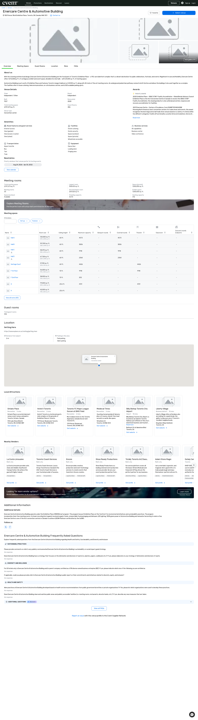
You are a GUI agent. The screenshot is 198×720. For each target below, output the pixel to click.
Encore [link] (69, 459)
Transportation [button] (11, 475)
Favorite (155, 13)
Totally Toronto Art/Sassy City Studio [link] (137, 459)
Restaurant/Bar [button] (189, 478)
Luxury (67, 3)
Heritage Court (16, 264)
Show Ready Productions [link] (106, 459)
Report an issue (78, 616)
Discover (59, 3)
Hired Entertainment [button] (167, 475)
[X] (5, 527)
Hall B (12, 244)
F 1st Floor (14, 271)
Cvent (3, 7)
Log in (194, 3)
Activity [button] (39, 475)
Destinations (49, 3)
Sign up (187, 3)
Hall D (12, 256)
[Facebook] (10, 527)
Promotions (38, 3)
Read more (136, 118)
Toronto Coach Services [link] (46, 459)
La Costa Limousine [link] (15, 459)
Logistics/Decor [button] (71, 475)
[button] (59, 40)
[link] (18, 451)
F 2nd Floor (14, 277)
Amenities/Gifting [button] (130, 475)
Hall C (12, 250)
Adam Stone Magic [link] (163, 459)
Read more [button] (130, 425)
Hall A (12, 238)
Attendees (7, 218)
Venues (28, 3)
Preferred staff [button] (81, 475)
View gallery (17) (190, 60)
